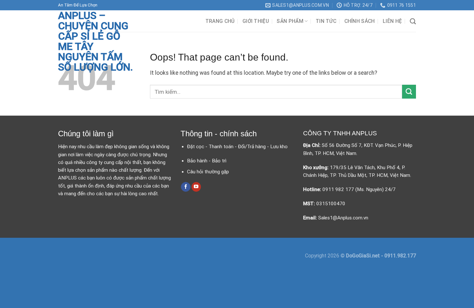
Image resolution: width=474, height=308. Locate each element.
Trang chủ (220, 21)
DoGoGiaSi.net (363, 256)
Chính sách (359, 21)
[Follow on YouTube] (196, 187)
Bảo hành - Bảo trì (206, 161)
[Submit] (409, 92)
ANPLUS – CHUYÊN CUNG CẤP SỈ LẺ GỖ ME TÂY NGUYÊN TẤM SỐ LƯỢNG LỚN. (95, 41)
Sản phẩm (290, 21)
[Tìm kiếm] (413, 21)
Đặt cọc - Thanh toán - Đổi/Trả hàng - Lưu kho (237, 146)
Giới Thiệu (255, 21)
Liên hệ (392, 21)
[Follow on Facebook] (186, 187)
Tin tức (326, 21)
